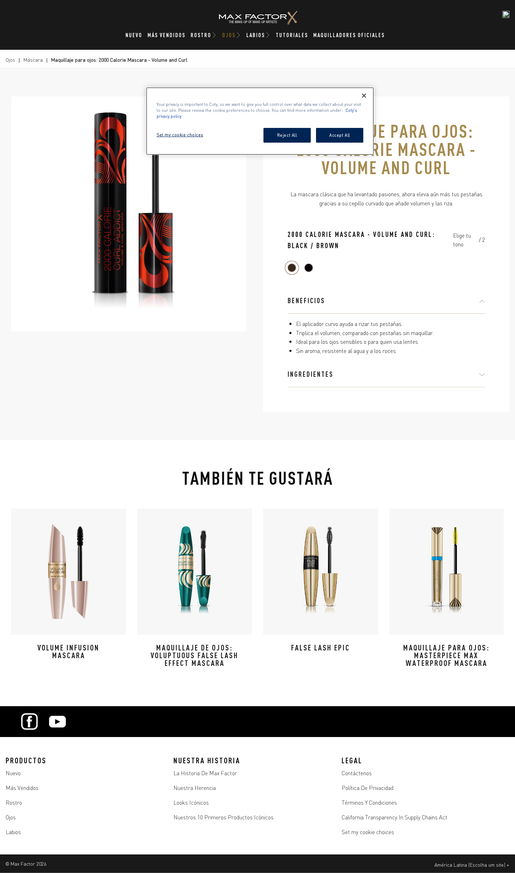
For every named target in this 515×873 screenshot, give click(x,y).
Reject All (287, 135)
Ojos (10, 59)
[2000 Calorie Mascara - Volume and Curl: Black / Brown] (292, 268)
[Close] (364, 95)
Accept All (339, 135)
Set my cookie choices (368, 832)
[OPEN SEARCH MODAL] (505, 14)
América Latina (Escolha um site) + (471, 864)
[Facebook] (29, 721)
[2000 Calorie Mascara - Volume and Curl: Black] (308, 268)
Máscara (33, 59)
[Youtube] (57, 721)
